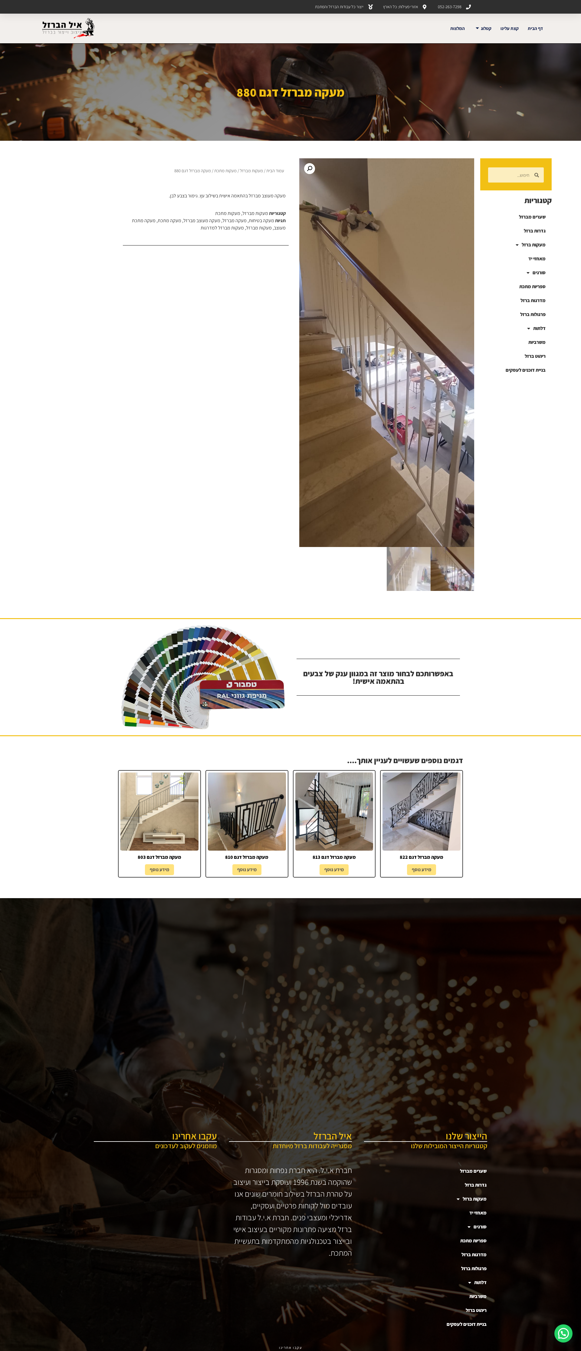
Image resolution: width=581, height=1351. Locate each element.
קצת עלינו (510, 28)
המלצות (457, 28)
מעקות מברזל (251, 170)
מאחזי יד (537, 258)
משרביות (537, 342)
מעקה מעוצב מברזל (201, 220)
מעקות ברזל (534, 245)
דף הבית (535, 28)
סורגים (539, 272)
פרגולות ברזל (533, 314)
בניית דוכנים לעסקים (526, 370)
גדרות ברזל (535, 231)
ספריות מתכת (532, 286)
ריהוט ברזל (535, 356)
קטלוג (486, 28)
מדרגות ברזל (533, 300)
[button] (309, 168)
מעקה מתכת (169, 220)
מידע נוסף (421, 869)
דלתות (539, 328)
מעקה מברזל (234, 220)
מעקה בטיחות (261, 220)
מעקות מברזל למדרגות (222, 228)
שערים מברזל (532, 217)
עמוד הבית (275, 170)
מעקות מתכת (225, 170)
